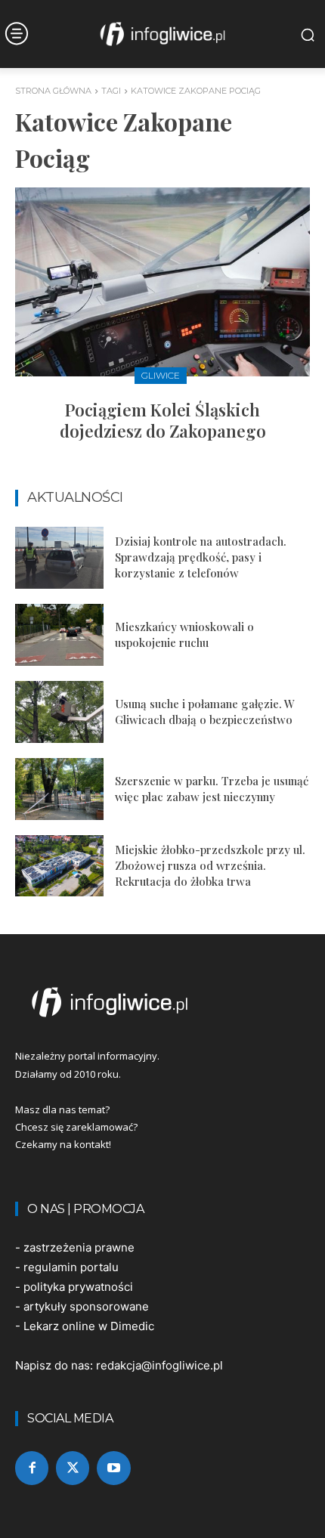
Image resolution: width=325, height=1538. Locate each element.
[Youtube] (113, 1467)
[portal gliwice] (162, 1002)
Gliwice (160, 375)
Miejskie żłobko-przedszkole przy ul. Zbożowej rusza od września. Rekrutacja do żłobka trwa (210, 865)
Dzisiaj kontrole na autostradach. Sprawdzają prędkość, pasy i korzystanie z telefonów (200, 557)
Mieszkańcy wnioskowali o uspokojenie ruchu (184, 634)
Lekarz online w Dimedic (88, 1326)
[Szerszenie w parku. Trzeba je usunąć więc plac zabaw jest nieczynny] (59, 789)
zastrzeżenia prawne (79, 1247)
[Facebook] (31, 1467)
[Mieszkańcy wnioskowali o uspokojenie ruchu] (59, 635)
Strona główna (53, 90)
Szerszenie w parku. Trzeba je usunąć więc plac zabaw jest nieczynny (211, 788)
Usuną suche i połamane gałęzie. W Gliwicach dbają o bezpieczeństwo (205, 711)
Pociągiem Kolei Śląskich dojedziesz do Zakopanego (163, 420)
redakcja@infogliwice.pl (159, 1365)
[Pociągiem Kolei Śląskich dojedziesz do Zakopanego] (162, 281)
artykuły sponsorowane (86, 1306)
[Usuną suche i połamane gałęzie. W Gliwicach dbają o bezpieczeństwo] (59, 712)
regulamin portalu (71, 1267)
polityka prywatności (78, 1287)
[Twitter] (72, 1467)
